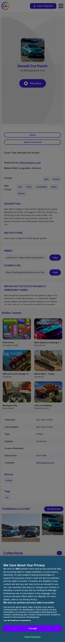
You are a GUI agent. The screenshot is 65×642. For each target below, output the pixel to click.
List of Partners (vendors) (17, 620)
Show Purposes (32, 636)
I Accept (32, 628)
